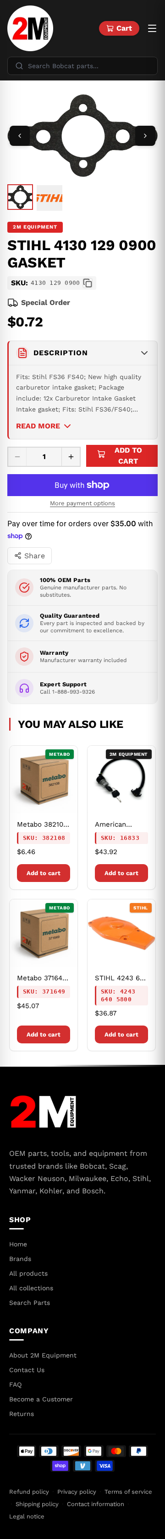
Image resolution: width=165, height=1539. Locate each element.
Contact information (95, 1504)
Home (18, 1244)
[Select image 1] (20, 197)
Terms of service (128, 1491)
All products (28, 1273)
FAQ (15, 1384)
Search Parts (29, 1302)
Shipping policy (37, 1504)
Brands (20, 1258)
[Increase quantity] (70, 457)
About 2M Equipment (43, 1355)
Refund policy (29, 1491)
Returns (21, 1413)
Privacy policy (76, 1491)
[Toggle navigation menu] (152, 28)
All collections (31, 1288)
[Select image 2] (49, 198)
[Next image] (145, 136)
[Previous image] (20, 136)
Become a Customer (41, 1399)
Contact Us (26, 1369)
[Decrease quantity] (17, 457)
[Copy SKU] (87, 283)
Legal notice (26, 1516)
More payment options (82, 503)
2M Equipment (35, 227)
